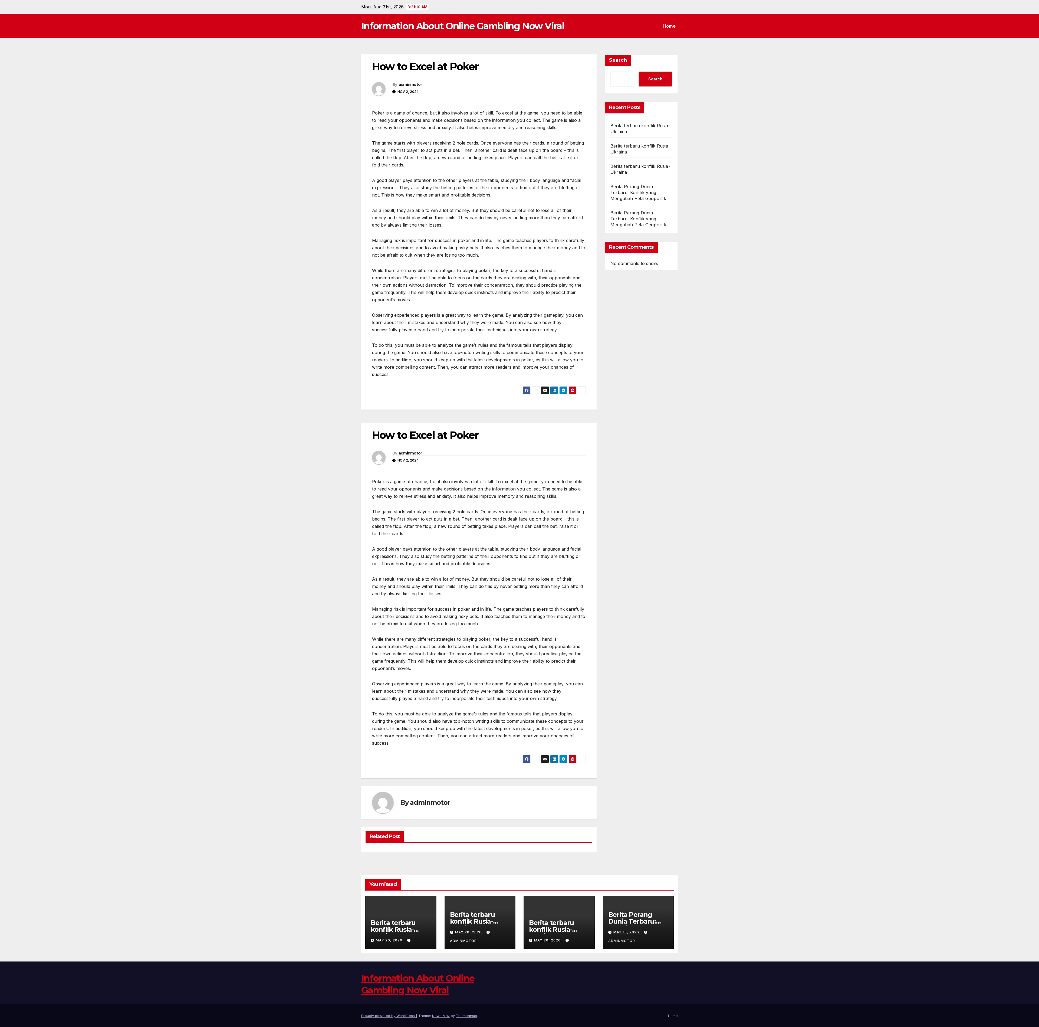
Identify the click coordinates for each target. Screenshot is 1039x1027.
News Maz (441, 1015)
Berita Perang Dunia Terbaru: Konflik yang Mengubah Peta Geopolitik (638, 192)
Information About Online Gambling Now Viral (462, 26)
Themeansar (466, 1015)
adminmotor (410, 84)
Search (618, 60)
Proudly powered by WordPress (388, 1015)
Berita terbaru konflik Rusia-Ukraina (393, 929)
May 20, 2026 (389, 940)
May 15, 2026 (626, 932)
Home (669, 26)
